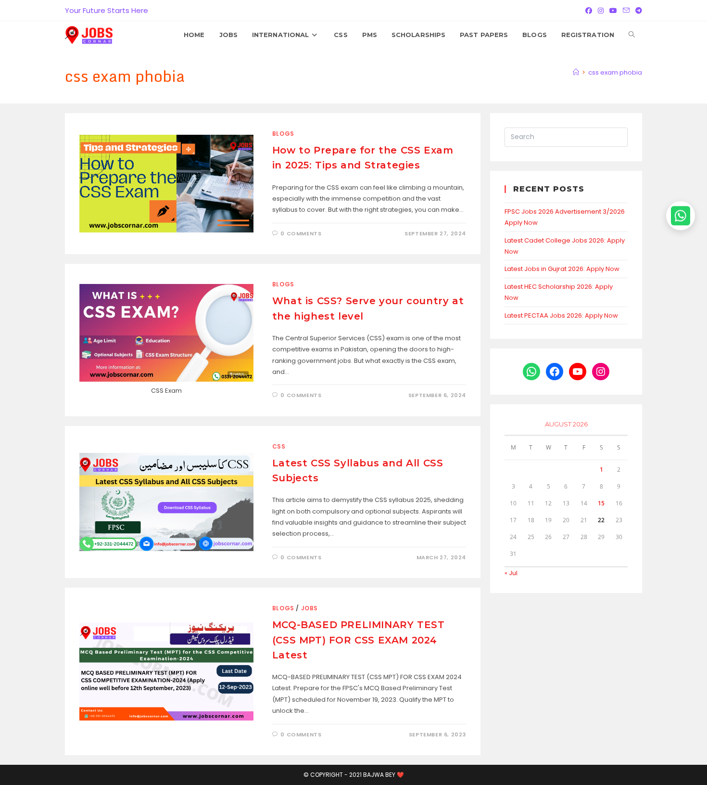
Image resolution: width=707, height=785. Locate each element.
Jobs (309, 608)
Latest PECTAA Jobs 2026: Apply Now (561, 315)
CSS (279, 446)
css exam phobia (615, 72)
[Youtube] (613, 10)
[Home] (576, 72)
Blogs (283, 133)
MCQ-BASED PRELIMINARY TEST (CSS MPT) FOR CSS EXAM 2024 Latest (358, 639)
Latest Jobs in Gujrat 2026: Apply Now (562, 268)
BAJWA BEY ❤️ (383, 775)
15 (601, 503)
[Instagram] (600, 10)
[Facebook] (588, 10)
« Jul (511, 573)
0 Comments (300, 233)
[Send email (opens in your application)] (626, 10)
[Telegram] (637, 10)
